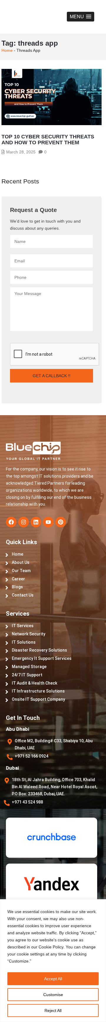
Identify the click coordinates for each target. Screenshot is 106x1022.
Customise (53, 994)
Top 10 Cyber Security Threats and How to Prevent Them (47, 139)
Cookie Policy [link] (51, 947)
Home (7, 50)
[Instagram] (23, 522)
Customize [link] (19, 961)
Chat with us (64, 987)
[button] (80, 16)
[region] (53, 960)
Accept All (53, 978)
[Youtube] (48, 522)
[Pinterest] (60, 522)
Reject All (53, 1010)
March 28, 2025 (21, 152)
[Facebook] (11, 522)
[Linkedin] (36, 522)
